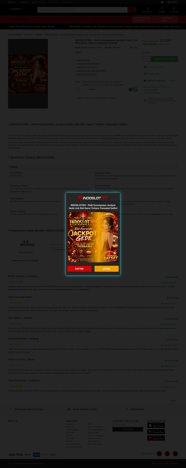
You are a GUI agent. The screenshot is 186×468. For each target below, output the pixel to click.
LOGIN (106, 268)
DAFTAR (79, 268)
